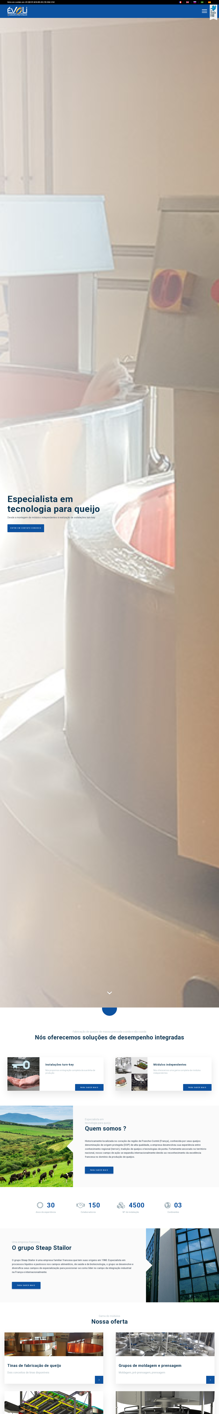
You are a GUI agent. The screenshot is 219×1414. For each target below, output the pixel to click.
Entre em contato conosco (25, 528)
